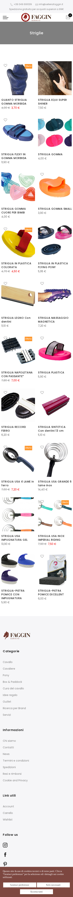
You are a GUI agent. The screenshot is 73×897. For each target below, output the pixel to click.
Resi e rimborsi (12, 774)
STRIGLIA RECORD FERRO (13, 429)
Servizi (7, 715)
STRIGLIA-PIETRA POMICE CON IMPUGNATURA (13, 594)
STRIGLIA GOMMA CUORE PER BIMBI (13, 210)
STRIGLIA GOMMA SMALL (55, 209)
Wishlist (8, 819)
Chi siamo (9, 741)
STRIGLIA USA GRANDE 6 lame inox (55, 483)
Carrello (8, 813)
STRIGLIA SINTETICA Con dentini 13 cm (52, 429)
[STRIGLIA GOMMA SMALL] (55, 187)
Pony (6, 675)
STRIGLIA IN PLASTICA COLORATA (16, 265)
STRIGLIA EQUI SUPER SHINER (52, 102)
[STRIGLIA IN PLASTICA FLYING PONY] (55, 242)
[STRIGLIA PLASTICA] (55, 351)
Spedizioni (9, 767)
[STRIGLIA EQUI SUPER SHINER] (55, 78)
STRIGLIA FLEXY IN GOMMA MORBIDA (14, 156)
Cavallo (8, 662)
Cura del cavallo (13, 688)
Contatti (8, 747)
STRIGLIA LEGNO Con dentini (16, 319)
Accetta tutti (36, 891)
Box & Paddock (12, 682)
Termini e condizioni (16, 760)
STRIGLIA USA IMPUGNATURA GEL (14, 538)
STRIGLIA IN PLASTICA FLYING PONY (53, 265)
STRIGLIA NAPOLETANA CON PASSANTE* (17, 374)
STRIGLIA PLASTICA (51, 372)
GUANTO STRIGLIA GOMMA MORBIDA (14, 102)
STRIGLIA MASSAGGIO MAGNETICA (53, 319)
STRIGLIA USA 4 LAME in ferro (17, 483)
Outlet (7, 702)
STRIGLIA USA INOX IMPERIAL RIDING (51, 538)
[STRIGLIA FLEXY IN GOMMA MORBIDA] (18, 133)
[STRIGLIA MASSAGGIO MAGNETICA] (55, 296)
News (6, 754)
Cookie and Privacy (15, 780)
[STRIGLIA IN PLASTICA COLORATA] (18, 242)
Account (8, 806)
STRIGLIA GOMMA (50, 154)
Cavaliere (9, 669)
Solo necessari (53, 884)
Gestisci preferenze (19, 884)
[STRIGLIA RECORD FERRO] (18, 405)
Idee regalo (10, 695)
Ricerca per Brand (14, 708)
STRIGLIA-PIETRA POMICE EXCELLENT (51, 592)
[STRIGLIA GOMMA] (55, 133)
